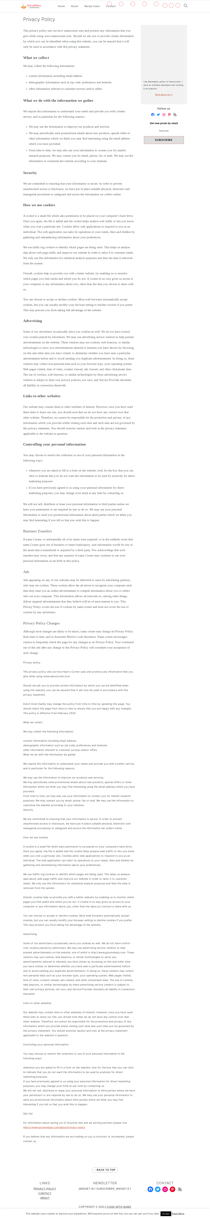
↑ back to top (105, 1170)
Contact (45, 1193)
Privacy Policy (45, 1188)
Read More (178, 1213)
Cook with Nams (119, 1207)
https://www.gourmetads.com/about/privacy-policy (54, 1127)
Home (61, 6)
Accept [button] (165, 1213)
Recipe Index (92, 6)
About (74, 6)
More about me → (163, 94)
